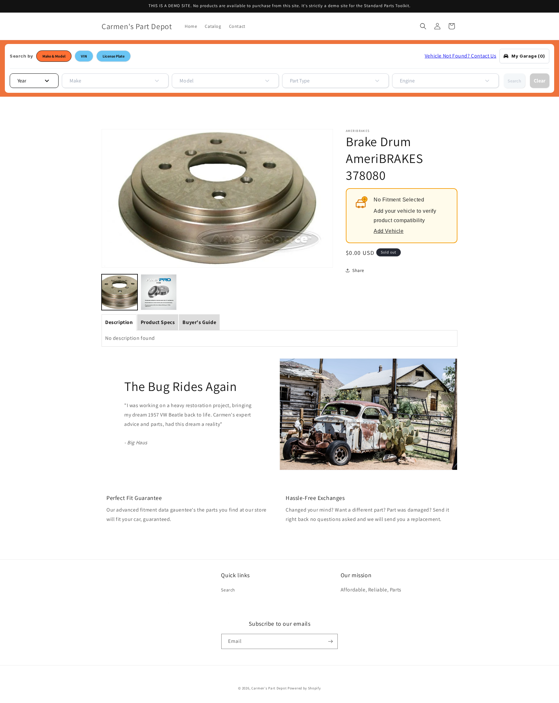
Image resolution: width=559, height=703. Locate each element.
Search (514, 81)
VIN (84, 56)
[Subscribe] (330, 641)
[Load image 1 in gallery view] (119, 292)
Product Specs (158, 322)
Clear (539, 80)
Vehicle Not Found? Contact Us (460, 55)
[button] (423, 26)
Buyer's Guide (199, 322)
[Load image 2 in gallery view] (159, 292)
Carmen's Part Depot (269, 688)
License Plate (114, 56)
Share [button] (358, 270)
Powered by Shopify (304, 688)
